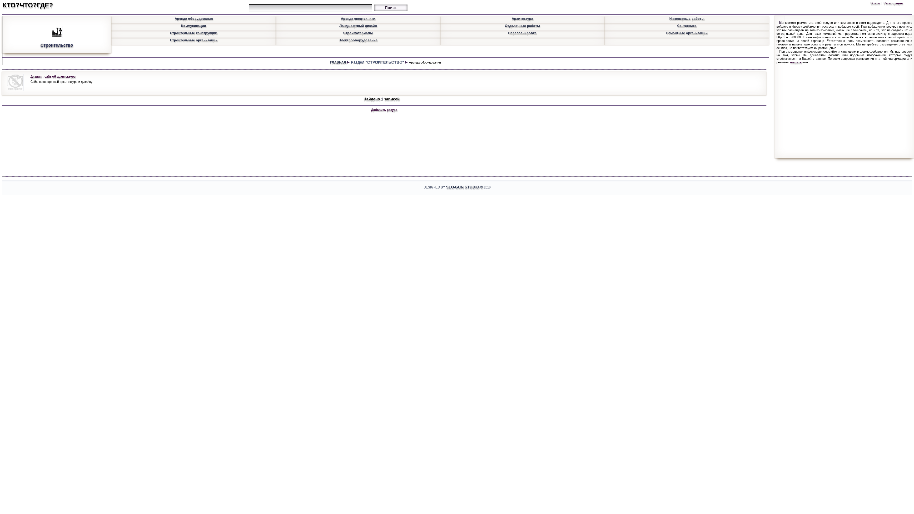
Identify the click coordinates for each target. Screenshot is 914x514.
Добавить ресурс (384, 110)
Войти (875, 3)
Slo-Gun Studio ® (464, 187)
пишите (795, 62)
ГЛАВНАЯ (338, 62)
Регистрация (893, 3)
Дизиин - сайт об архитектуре (52, 76)
